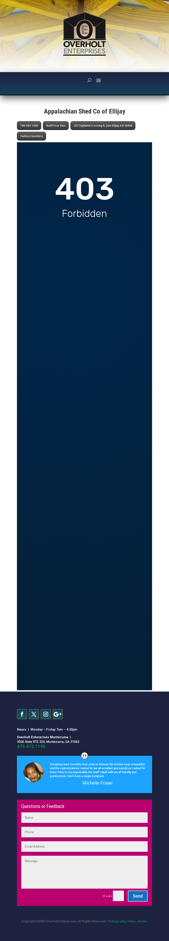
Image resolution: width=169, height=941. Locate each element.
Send (138, 896)
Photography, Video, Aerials (127, 921)
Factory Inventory (31, 136)
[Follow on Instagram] (46, 714)
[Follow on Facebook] (22, 714)
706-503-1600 (29, 125)
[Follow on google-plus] (58, 714)
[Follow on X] (34, 714)
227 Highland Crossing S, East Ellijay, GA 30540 (103, 125)
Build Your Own (55, 125)
